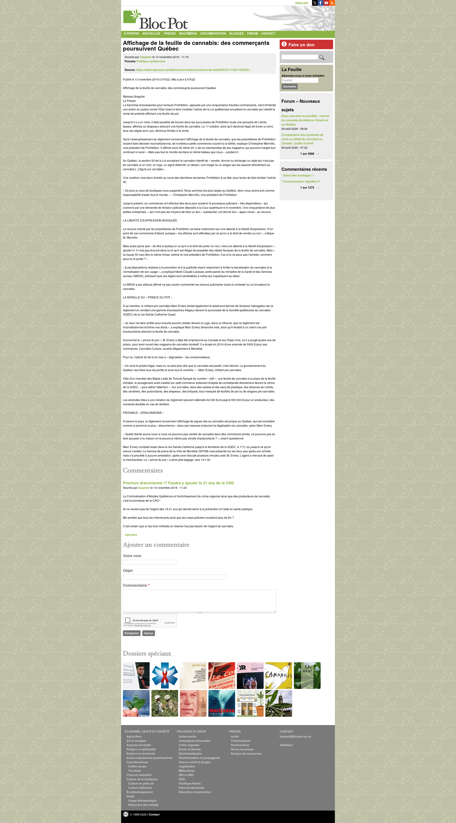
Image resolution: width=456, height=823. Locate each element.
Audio (235, 736)
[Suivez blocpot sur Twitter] (315, 4)
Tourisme (134, 771)
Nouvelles (151, 33)
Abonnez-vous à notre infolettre (303, 76)
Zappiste (146, 57)
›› (318, 154)
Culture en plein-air (141, 783)
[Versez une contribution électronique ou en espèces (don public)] (284, 45)
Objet (128, 570)
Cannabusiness (137, 762)
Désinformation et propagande (199, 758)
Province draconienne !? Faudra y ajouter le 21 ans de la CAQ (178, 483)
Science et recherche (140, 753)
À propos (131, 33)
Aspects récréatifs (138, 745)
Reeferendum (240, 745)
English (301, 3)
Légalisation (187, 766)
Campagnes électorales (195, 741)
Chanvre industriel (138, 775)
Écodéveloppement (139, 792)
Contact (268, 33)
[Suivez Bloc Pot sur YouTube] (326, 4)
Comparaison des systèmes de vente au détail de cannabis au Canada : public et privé (302, 139)
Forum (252, 33)
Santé (130, 796)
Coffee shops (137, 766)
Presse (170, 33)
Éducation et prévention (195, 792)
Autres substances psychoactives (149, 758)
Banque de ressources (246, 753)
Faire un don (302, 44)
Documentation (213, 33)
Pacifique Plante (190, 783)
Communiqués (241, 741)
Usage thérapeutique (142, 800)
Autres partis (187, 736)
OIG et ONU (186, 775)
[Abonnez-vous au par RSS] (332, 4)
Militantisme (187, 771)
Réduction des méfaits (143, 805)
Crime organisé (189, 745)
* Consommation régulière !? (300, 181)
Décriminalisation (190, 753)
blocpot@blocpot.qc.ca (295, 736)
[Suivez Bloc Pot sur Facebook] (320, 4)
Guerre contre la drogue (195, 762)
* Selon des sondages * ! (297, 175)
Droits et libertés (190, 749)
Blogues (236, 33)
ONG (182, 779)
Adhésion (286, 745)
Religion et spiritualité (141, 749)
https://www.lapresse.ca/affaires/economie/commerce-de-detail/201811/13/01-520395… (194, 70)
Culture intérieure (140, 788)
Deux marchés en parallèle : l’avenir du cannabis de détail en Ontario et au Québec (305, 120)
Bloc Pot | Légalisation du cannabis (156, 17)
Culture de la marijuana (142, 779)
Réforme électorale (191, 788)
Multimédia (188, 33)
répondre (131, 535)
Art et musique (136, 741)
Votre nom (132, 555)
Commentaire (136, 585)
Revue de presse (242, 749)
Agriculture (134, 736)
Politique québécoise (151, 61)
